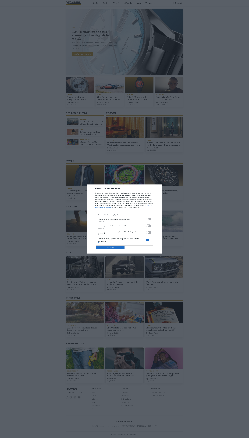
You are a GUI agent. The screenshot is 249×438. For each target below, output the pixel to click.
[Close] (158, 188)
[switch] (148, 219)
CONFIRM (110, 247)
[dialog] (124, 219)
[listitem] (124, 215)
